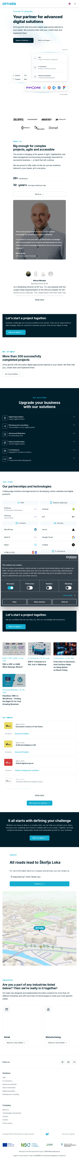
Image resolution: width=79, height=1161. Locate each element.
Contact (13, 855)
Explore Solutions (22, 40)
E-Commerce (7, 1081)
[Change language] (69, 3)
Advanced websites (9, 1084)
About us (17, 141)
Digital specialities (8, 1091)
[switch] (30, 587)
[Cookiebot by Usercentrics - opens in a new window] (68, 557)
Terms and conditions (68, 1134)
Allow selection (39, 602)
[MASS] (36, 274)
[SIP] (28, 274)
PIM (3, 1078)
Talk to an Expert (44, 40)
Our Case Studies (11, 374)
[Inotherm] (43, 274)
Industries (7, 980)
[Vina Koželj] (50, 274)
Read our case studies (15, 1043)
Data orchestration (9, 1088)
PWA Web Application (52, 1151)
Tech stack (7, 482)
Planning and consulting (10, 1094)
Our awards (7, 717)
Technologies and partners (11, 1113)
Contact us (38, 884)
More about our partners (38, 803)
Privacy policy (7, 1123)
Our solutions (39, 397)
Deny (14, 602)
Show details (68, 595)
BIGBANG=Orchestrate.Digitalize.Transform (50, 1155)
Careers (5, 1120)
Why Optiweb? (8, 352)
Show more (39, 300)
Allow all (64, 602)
